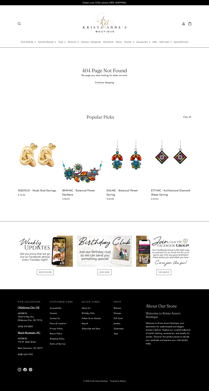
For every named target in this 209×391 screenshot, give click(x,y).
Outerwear (108, 41)
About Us (86, 308)
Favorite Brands (46, 41)
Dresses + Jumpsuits (91, 41)
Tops (61, 41)
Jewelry (128, 41)
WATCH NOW (45, 272)
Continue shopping (104, 82)
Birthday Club (88, 313)
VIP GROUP (163, 272)
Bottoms (72, 41)
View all (187, 117)
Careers (53, 313)
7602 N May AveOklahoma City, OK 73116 (30, 318)
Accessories (142, 41)
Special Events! (181, 41)
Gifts (155, 41)
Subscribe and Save (91, 328)
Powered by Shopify (118, 381)
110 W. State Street (27, 341)
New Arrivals (27, 41)
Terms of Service (57, 343)
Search (85, 323)
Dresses (117, 313)
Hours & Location (58, 323)
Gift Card (118, 318)
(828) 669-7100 (25, 354)
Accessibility (56, 308)
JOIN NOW (104, 272)
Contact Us (55, 318)
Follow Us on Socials (91, 318)
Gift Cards (164, 41)
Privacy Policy (56, 328)
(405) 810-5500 (25, 326)
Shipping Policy (57, 338)
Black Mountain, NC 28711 (30, 348)
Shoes (119, 41)
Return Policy (56, 333)
